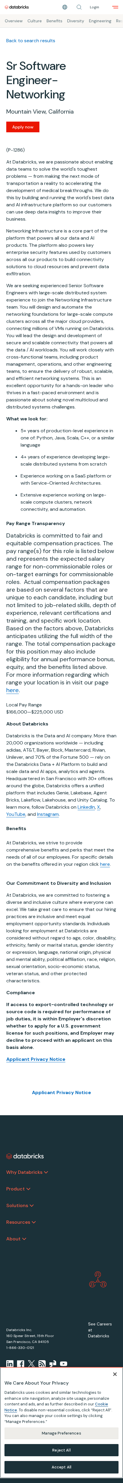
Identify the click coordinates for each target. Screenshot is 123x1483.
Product (15, 1189)
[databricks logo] (25, 1156)
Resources (18, 1222)
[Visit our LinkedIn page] (9, 1363)
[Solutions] (31, 1205)
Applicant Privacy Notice (61, 1092)
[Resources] (33, 1222)
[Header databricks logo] (17, 7)
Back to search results (30, 40)
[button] (79, 7)
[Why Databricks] (46, 1172)
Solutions (17, 1205)
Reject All (61, 1450)
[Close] (115, 1374)
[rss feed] (42, 1363)
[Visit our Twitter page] (31, 1363)
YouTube (15, 814)
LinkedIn (86, 807)
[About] (24, 1238)
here (12, 690)
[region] (61, 1422)
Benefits (54, 20)
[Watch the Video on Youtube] (63, 1363)
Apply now (22, 127)
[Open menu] (115, 7)
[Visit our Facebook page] (20, 1363)
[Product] (28, 1189)
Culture (34, 20)
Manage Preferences (61, 1433)
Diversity (75, 20)
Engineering (100, 20)
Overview (14, 20)
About (13, 1239)
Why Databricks (24, 1172)
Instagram (48, 814)
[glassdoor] (52, 1363)
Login (94, 7)
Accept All (61, 1467)
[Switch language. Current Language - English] (64, 7)
